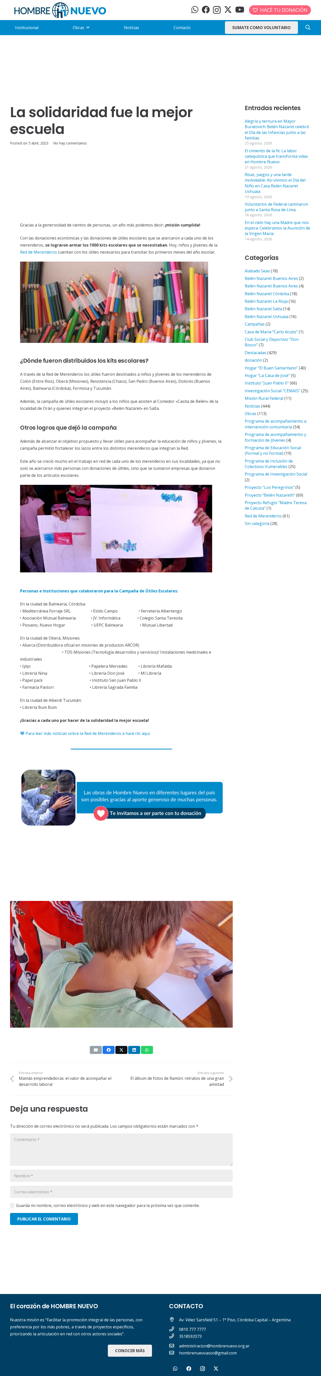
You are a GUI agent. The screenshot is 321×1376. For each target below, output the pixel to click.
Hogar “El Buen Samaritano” (271, 368)
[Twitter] (228, 10)
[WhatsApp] (194, 10)
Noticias (252, 406)
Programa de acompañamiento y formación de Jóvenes (275, 437)
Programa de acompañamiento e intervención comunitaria (275, 423)
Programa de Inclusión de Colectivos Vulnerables (269, 463)
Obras (250, 413)
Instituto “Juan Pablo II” (267, 383)
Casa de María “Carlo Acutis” (271, 332)
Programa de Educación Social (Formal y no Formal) (273, 450)
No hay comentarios (70, 143)
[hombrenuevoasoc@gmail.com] (174, 1352)
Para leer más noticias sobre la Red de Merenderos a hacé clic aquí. (87, 733)
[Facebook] (206, 10)
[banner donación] (121, 796)
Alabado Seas (257, 271)
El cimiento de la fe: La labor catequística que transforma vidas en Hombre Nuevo (276, 156)
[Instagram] (217, 10)
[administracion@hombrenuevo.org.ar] (174, 1345)
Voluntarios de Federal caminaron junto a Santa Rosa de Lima (276, 206)
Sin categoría (257, 523)
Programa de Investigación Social (276, 474)
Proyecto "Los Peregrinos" (269, 487)
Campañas (255, 324)
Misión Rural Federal (264, 398)
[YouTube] (239, 10)
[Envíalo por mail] (96, 1050)
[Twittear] (121, 1050)
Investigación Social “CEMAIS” (272, 391)
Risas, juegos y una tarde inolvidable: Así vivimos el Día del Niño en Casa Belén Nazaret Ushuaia (275, 183)
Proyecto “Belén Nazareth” (270, 495)
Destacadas (255, 352)
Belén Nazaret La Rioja (266, 301)
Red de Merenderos (38, 252)
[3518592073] (174, 1336)
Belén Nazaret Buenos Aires (271, 278)
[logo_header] (60, 10)
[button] (307, 27)
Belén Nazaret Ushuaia (266, 316)
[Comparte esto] (109, 1050)
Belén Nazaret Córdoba (267, 293)
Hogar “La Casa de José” (267, 375)
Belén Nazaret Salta (263, 309)
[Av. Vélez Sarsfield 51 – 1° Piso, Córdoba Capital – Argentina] (174, 1319)
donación (253, 360)
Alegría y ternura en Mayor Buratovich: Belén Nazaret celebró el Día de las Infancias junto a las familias (277, 129)
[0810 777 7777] (174, 1329)
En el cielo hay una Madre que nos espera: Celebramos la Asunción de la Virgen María (277, 228)
